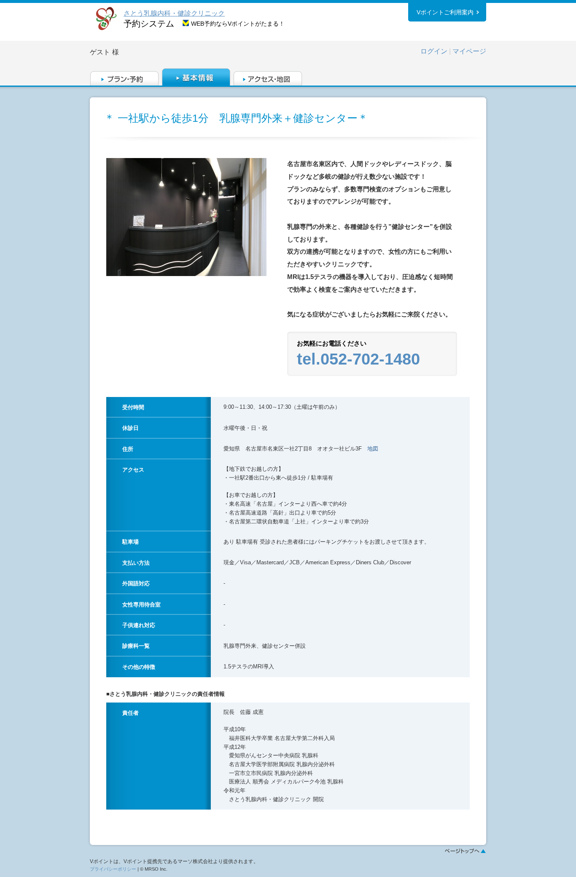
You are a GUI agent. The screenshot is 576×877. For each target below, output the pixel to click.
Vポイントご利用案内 (445, 12)
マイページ (469, 51)
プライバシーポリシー (113, 869)
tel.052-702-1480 (358, 359)
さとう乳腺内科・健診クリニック (174, 13)
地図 (372, 448)
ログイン (433, 51)
